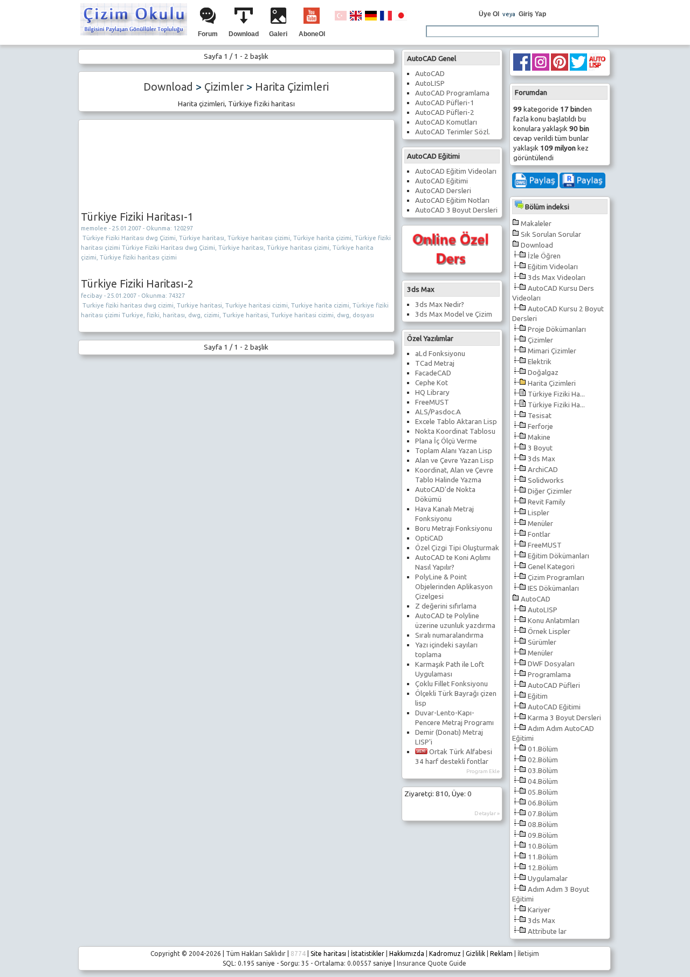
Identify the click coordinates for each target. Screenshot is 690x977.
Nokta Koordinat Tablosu (455, 431)
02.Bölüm (543, 760)
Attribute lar (547, 931)
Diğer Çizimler (550, 491)
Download (244, 34)
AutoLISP (542, 610)
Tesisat (539, 416)
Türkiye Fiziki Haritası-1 (137, 216)
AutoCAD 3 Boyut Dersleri (456, 210)
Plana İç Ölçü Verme (446, 441)
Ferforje (540, 426)
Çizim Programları (556, 577)
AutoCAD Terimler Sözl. (452, 132)
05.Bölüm (543, 792)
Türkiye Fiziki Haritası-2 (137, 283)
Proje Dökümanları (557, 329)
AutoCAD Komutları (446, 122)
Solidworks (546, 480)
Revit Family (546, 502)
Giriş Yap (532, 14)
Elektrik (539, 362)
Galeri (278, 34)
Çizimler (540, 340)
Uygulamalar (548, 878)
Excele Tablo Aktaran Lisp (456, 422)
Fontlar (539, 534)
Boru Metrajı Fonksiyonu (453, 528)
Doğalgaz (543, 372)
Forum (208, 34)
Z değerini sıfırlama (446, 606)
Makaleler (536, 224)
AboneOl (312, 34)
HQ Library (432, 392)
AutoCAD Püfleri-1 (444, 103)
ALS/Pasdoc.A (438, 412)
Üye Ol (489, 14)
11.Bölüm (543, 857)
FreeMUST (545, 545)
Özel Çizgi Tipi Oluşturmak (457, 548)
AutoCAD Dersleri (443, 191)
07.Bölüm (543, 814)
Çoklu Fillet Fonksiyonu (451, 684)
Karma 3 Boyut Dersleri (564, 718)
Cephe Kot (431, 383)
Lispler (538, 513)
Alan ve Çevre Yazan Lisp (454, 460)
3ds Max (541, 459)
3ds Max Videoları (556, 278)
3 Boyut (540, 448)
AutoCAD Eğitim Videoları (455, 171)
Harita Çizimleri (552, 383)
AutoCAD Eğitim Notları (452, 200)
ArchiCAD (543, 470)
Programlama (549, 675)
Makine (539, 437)
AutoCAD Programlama (452, 93)
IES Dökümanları (553, 588)
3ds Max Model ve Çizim (453, 314)
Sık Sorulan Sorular (551, 234)
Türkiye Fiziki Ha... (556, 394)
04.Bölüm (543, 781)
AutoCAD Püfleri (554, 685)
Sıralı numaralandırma (449, 635)
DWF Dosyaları (551, 664)
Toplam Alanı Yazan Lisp (453, 451)
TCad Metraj (434, 363)
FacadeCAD (433, 373)
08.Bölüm (543, 825)
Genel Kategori (551, 567)
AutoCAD (535, 599)
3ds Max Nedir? (439, 304)
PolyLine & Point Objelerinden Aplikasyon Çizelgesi (454, 586)
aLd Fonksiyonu (440, 354)
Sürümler (542, 642)
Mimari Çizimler (552, 351)
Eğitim (538, 696)
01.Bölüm (543, 749)
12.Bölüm (543, 868)
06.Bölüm (543, 803)
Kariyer (539, 910)
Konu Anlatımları (553, 621)
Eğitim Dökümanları (558, 556)
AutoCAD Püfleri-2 (444, 112)
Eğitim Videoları (553, 267)
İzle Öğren (544, 256)
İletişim (528, 953)
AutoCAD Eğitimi (554, 707)
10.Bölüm (543, 846)
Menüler (540, 524)
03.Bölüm (543, 771)
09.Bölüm (543, 835)
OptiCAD (429, 538)
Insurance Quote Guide (431, 963)
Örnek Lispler (549, 631)
